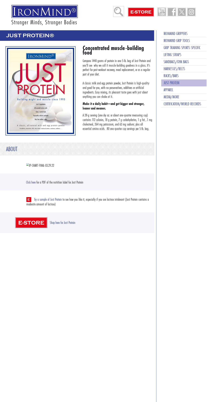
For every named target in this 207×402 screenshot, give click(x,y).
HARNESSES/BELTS (174, 68)
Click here (31, 182)
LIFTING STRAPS (172, 54)
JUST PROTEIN (171, 82)
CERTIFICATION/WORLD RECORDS (182, 104)
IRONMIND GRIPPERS (175, 33)
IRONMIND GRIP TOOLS (177, 40)
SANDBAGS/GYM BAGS (176, 61)
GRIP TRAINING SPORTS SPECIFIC (182, 47)
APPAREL (168, 89)
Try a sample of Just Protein (48, 199)
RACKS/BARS (171, 75)
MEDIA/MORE (171, 97)
